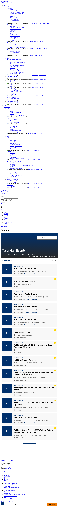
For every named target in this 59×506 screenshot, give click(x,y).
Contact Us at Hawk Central (17, 12)
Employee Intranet (14, 52)
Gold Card (12, 86)
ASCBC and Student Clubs (16, 112)
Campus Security (8, 489)
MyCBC (32, 41)
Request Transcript (38, 41)
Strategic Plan (13, 147)
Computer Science (14, 66)
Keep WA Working (14, 121)
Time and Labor (33, 55)
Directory (8, 219)
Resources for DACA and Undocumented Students (22, 165)
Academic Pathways (15, 61)
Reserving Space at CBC (16, 146)
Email (6, 218)
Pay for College (13, 34)
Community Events (34, 48)
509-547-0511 (7, 467)
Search (2, 199)
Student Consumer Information (11, 487)
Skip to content (4, 1)
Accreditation (13, 139)
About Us (12, 162)
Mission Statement (14, 141)
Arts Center (12, 111)
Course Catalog (13, 30)
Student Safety (13, 40)
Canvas (5, 212)
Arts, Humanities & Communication (18, 62)
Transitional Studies (14, 77)
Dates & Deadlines (14, 31)
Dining (11, 129)
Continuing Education (15, 82)
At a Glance (13, 140)
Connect (6, 134)
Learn (5, 56)
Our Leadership (13, 143)
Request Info (35, 75)
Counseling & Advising (15, 29)
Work (8, 118)
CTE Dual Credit (14, 90)
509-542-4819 (8, 468)
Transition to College (12, 76)
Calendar (12, 114)
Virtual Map (3, 190)
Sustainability (10, 185)
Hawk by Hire (10, 50)
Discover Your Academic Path (17, 13)
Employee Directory (15, 51)
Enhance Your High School (16, 15)
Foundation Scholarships (16, 175)
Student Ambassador (15, 182)
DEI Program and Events (16, 167)
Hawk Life (12, 16)
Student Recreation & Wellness (17, 115)
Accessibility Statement (9, 490)
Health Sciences (14, 69)
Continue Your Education (13, 80)
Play (8, 108)
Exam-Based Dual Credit (16, 91)
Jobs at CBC (13, 54)
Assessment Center (14, 11)
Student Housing (14, 19)
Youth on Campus (14, 148)
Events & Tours (45, 23)
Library (11, 33)
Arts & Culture (10, 151)
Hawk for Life (10, 43)
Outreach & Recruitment (16, 17)
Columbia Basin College (7, 2)
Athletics (12, 109)
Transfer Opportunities (15, 102)
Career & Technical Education (17, 65)
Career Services (13, 119)
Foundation (9, 171)
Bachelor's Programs (15, 73)
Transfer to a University (12, 101)
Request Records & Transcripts (17, 47)
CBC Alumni (13, 44)
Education (12, 68)
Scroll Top (3, 457)
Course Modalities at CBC (16, 98)
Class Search (8, 216)
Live (5, 105)
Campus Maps (13, 126)
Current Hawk (10, 24)
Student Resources (14, 20)
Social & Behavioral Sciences (17, 72)
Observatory (13, 155)
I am (5, 5)
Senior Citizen (10, 84)
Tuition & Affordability (15, 22)
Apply (11, 9)
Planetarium (13, 157)
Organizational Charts (15, 144)
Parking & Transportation (16, 130)
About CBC (10, 137)
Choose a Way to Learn (12, 97)
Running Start (13, 93)
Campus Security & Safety (16, 128)
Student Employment (15, 36)
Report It (7, 223)
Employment (10, 483)
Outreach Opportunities (12, 179)
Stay (8, 125)
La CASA (12, 164)
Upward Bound (13, 94)
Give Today (13, 45)
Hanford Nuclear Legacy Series (17, 158)
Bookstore (12, 26)
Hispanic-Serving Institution (16, 168)
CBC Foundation (14, 173)
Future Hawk (10, 8)
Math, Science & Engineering (17, 70)
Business (12, 63)
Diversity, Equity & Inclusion (14, 161)
